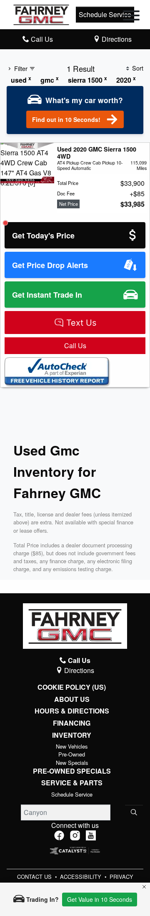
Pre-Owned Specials (72, 771)
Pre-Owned (71, 754)
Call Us (75, 345)
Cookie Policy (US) (72, 687)
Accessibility (81, 877)
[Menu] (131, 16)
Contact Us (35, 877)
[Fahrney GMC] (41, 13)
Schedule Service (105, 14)
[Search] (134, 812)
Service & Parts (71, 783)
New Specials (72, 763)
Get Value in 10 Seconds (99, 899)
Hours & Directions (72, 711)
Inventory (71, 735)
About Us (72, 699)
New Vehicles (72, 746)
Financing (71, 723)
